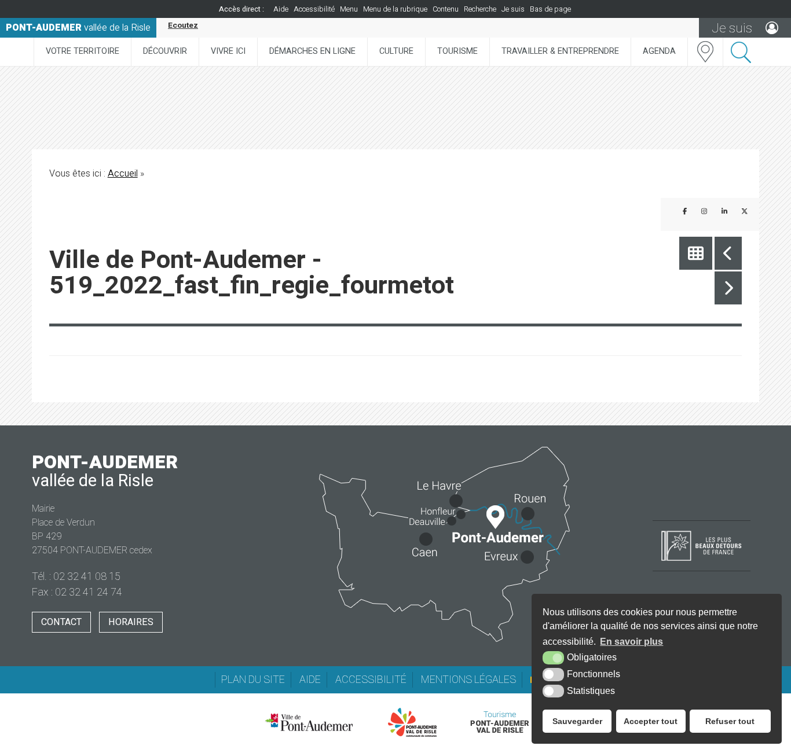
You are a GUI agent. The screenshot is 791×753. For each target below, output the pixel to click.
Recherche (480, 9)
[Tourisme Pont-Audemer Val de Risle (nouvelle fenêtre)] (499, 722)
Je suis (513, 9)
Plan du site (253, 680)
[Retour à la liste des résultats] (695, 253)
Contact (61, 622)
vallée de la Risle (78, 28)
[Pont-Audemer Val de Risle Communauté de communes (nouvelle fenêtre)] (412, 722)
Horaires (130, 622)
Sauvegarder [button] (577, 721)
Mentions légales (468, 680)
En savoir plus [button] (631, 642)
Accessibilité (314, 9)
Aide (280, 9)
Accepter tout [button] (651, 721)
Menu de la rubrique (395, 9)
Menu (349, 9)
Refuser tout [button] (730, 721)
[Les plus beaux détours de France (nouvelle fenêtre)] (701, 562)
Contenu (446, 9)
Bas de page (550, 9)
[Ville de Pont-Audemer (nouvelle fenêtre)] (308, 722)
